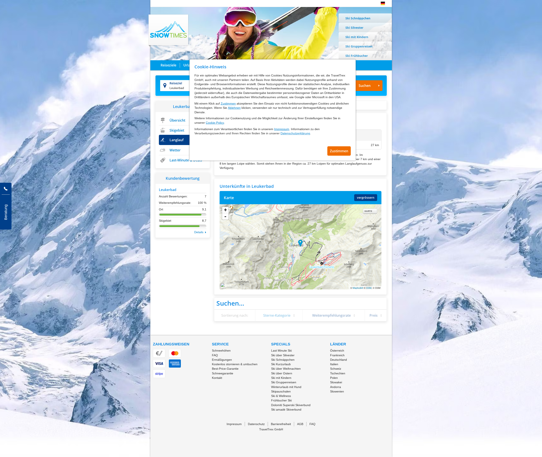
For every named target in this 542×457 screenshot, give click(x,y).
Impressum (281, 129)
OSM (368, 287)
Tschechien (337, 373)
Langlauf (177, 140)
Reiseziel (176, 83)
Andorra (335, 387)
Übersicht (177, 120)
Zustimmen (228, 103)
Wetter (175, 150)
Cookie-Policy (215, 122)
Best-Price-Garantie (225, 368)
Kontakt (217, 377)
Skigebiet (177, 130)
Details (198, 232)
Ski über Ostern (281, 373)
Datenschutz (256, 424)
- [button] (225, 216)
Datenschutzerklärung (295, 133)
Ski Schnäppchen (357, 18)
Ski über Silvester (283, 355)
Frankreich (337, 355)
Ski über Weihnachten (286, 368)
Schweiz (335, 368)
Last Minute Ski (281, 350)
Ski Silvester (354, 28)
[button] (383, 3)
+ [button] (225, 210)
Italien (334, 364)
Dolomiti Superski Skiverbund (291, 405)
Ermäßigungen (222, 359)
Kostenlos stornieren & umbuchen (234, 364)
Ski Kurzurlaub (281, 364)
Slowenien (337, 391)
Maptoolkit (358, 287)
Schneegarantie (222, 373)
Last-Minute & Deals (186, 160)
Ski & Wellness (281, 396)
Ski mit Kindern (356, 37)
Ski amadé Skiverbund (286, 409)
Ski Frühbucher (356, 56)
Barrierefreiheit (281, 424)
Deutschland (338, 359)
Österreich (337, 350)
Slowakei (336, 382)
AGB (300, 424)
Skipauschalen (281, 391)
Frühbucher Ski (281, 400)
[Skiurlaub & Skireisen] (168, 31)
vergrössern (365, 197)
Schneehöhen (221, 350)
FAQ (215, 355)
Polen (334, 377)
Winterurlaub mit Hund (286, 387)
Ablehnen (234, 107)
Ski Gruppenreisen (358, 46)
